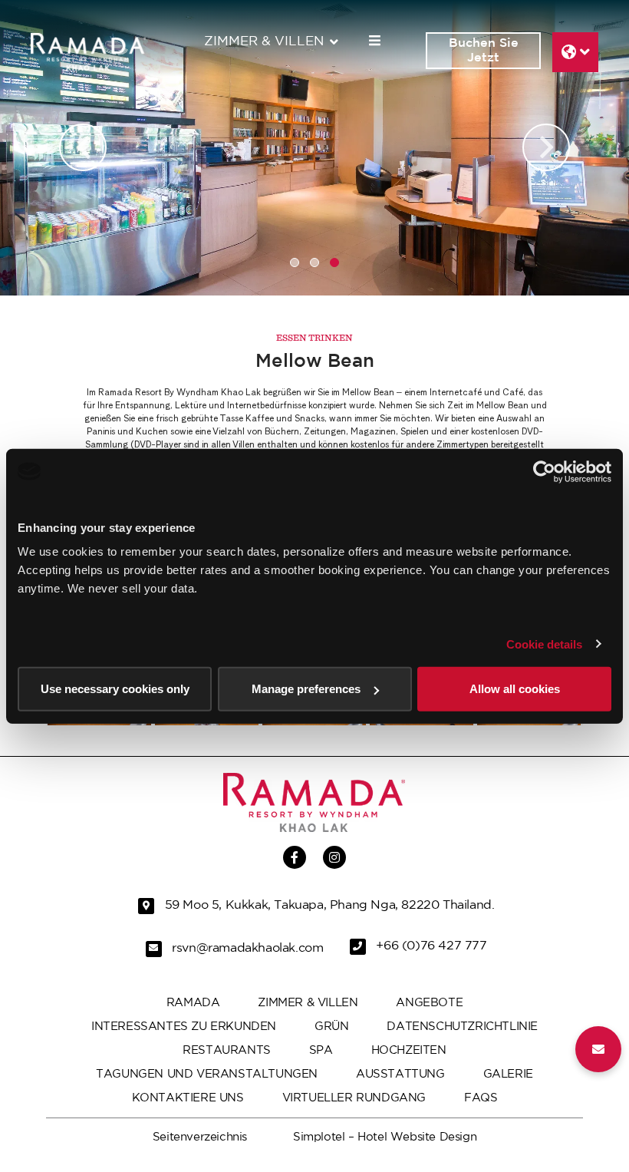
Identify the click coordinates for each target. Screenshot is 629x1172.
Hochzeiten (408, 1050)
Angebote (429, 1003)
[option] (314, 147)
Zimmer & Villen (264, 42)
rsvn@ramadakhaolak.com (247, 948)
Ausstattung (400, 1074)
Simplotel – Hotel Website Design (384, 1137)
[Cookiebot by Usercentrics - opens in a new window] (544, 471)
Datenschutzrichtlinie (462, 1027)
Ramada (193, 1003)
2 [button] (314, 262)
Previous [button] (83, 147)
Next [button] (546, 147)
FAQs (480, 1098)
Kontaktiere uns (188, 1098)
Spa (321, 1050)
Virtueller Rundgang (354, 1098)
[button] (598, 1049)
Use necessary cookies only (115, 688)
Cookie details (544, 644)
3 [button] (334, 262)
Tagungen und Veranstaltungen (207, 1074)
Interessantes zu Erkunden (183, 1027)
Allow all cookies (514, 688)
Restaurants (227, 1050)
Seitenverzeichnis (200, 1137)
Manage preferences (306, 688)
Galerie (508, 1074)
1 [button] (294, 262)
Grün (331, 1027)
